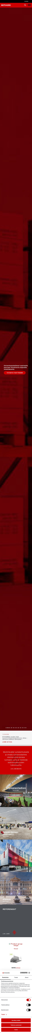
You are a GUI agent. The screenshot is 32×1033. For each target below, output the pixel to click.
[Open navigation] (29, 5)
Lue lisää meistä (16, 768)
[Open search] (25, 5)
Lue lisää (16, 795)
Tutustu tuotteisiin (15, 372)
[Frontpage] (6, 5)
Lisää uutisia (7, 742)
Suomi (26, 1)
